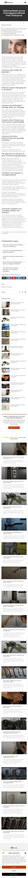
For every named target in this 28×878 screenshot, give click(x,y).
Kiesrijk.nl (5, 233)
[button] (25, 853)
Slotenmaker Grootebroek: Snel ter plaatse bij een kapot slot (13, 457)
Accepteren (14, 867)
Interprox (4, 74)
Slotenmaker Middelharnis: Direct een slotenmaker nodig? (12, 681)
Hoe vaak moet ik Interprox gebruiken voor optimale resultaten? (14, 269)
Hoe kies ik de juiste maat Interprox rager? (14, 257)
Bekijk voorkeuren (14, 874)
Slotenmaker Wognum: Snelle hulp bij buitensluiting (12, 707)
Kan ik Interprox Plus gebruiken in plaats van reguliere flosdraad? (14, 262)
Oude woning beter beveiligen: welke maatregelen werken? (12, 782)
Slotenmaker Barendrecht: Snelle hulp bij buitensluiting (13, 557)
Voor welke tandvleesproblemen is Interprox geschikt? (14, 251)
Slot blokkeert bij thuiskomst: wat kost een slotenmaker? (13, 832)
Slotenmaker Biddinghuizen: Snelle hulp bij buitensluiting (13, 655)
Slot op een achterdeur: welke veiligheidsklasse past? (10, 756)
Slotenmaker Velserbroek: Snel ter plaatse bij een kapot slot (14, 630)
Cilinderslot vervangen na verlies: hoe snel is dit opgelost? (14, 806)
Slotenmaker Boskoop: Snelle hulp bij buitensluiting (12, 507)
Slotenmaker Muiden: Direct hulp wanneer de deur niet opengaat (13, 606)
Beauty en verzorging (6, 25)
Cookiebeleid (13, 877)
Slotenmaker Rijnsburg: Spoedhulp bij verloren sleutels (12, 533)
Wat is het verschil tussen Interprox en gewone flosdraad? (14, 245)
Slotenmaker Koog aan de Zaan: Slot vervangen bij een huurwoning (12, 732)
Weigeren (14, 870)
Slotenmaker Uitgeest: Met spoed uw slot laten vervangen (13, 482)
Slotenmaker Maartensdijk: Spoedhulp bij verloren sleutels (13, 581)
